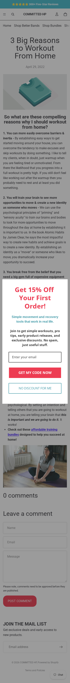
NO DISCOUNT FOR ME (35, 388)
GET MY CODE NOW (35, 372)
